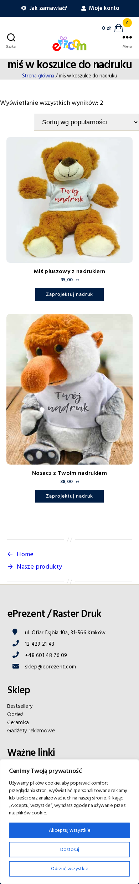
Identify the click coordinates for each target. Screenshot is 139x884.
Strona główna (38, 76)
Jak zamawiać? (47, 8)
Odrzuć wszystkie (69, 868)
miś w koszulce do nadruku (69, 65)
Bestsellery (20, 706)
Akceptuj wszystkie (70, 830)
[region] (69, 821)
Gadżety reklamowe (31, 730)
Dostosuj (69, 849)
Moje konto (103, 8)
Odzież (15, 714)
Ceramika (18, 722)
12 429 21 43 (40, 644)
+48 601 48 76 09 (46, 655)
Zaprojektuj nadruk (69, 294)
